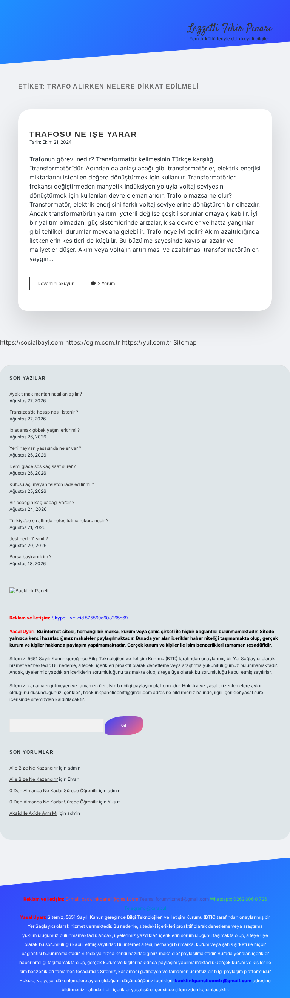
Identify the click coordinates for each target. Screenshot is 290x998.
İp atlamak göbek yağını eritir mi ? (44, 430)
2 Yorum (106, 283)
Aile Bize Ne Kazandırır (33, 768)
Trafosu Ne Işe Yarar (83, 134)
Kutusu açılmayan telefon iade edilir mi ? (51, 484)
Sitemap (185, 342)
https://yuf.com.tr (146, 342)
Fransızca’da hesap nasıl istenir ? (43, 412)
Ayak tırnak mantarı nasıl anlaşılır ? (45, 394)
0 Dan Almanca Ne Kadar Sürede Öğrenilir (53, 790)
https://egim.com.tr (92, 342)
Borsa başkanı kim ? (30, 557)
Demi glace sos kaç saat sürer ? (42, 466)
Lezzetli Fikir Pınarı (230, 28)
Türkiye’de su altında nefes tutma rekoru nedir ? (58, 520)
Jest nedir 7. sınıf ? (28, 538)
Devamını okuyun (59, 285)
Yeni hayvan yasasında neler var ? (45, 448)
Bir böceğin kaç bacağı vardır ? (41, 502)
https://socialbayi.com (31, 342)
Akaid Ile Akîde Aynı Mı (33, 813)
